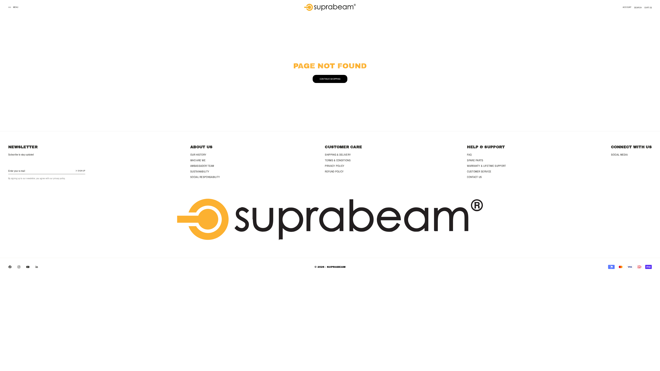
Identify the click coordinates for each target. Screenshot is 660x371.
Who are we (198, 160)
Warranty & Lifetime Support (486, 166)
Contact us (474, 177)
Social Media (619, 154)
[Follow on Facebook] (10, 267)
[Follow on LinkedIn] (36, 267)
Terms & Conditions (337, 160)
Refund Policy (334, 171)
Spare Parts (475, 160)
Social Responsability (205, 177)
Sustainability (199, 171)
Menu (15, 7)
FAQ (469, 154)
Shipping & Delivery (338, 154)
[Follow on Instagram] (19, 267)
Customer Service (479, 171)
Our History (198, 154)
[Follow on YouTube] (28, 267)
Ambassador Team (202, 166)
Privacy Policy (334, 166)
